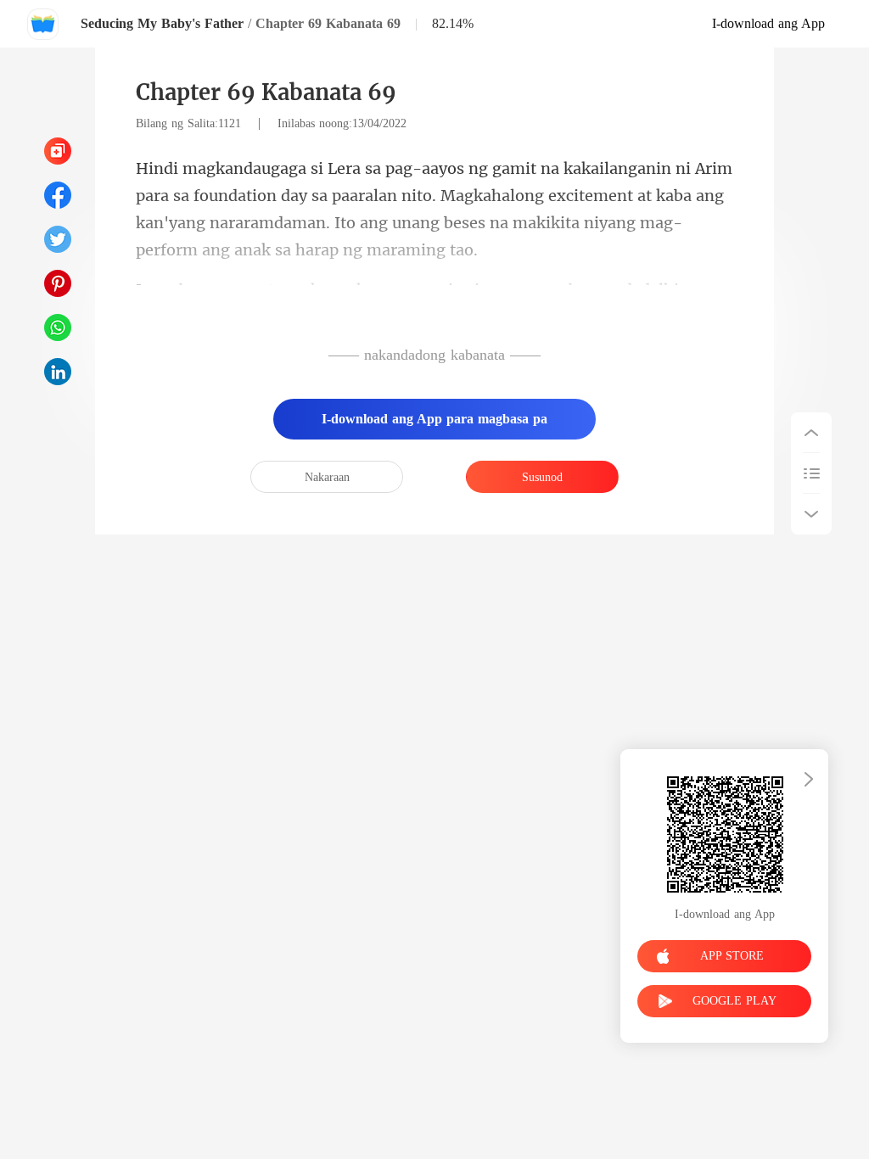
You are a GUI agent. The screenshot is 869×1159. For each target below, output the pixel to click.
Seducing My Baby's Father (162, 23)
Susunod (542, 477)
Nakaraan (327, 477)
